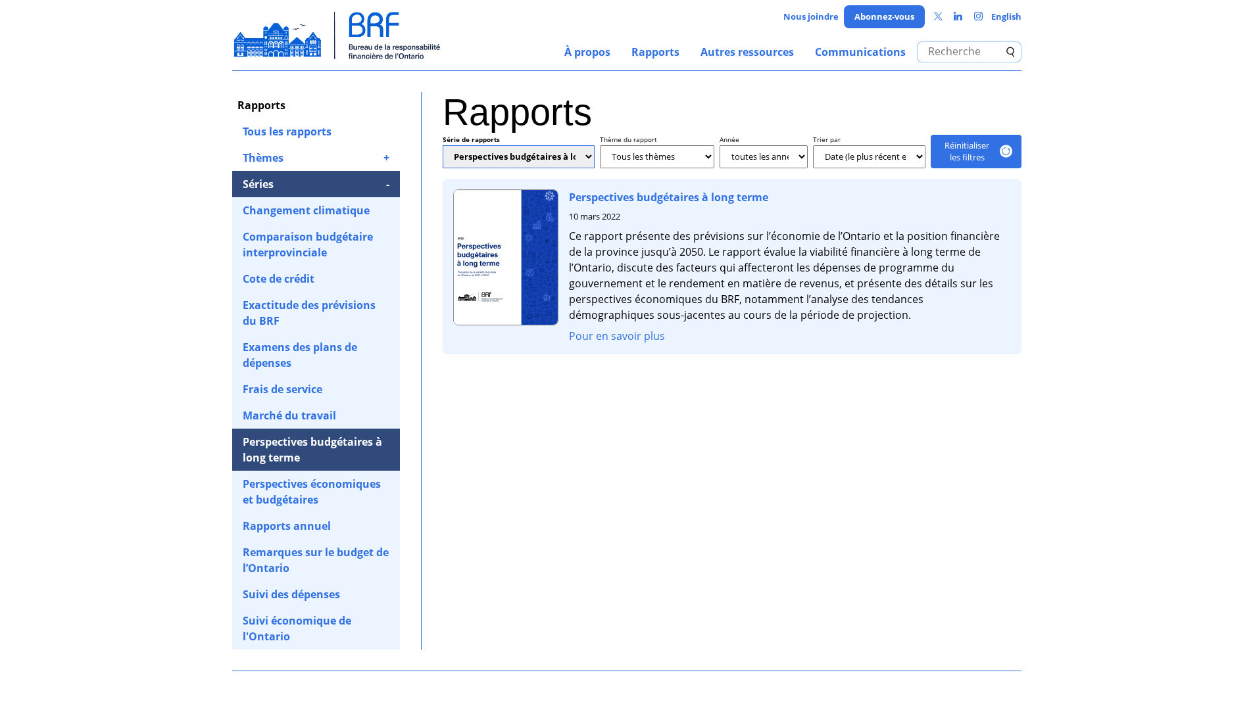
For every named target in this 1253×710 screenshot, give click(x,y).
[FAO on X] (938, 16)
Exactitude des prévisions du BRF (309, 313)
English (1006, 16)
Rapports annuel (287, 526)
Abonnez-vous (884, 16)
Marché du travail (289, 415)
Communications (860, 52)
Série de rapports (471, 139)
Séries (258, 184)
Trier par (827, 139)
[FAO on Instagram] (978, 16)
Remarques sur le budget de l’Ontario (316, 560)
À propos (587, 52)
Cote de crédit (278, 279)
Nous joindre (811, 16)
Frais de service (282, 389)
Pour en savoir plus (617, 336)
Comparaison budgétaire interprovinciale (308, 244)
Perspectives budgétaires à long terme (312, 450)
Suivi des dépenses (291, 594)
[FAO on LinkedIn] (958, 16)
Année (729, 139)
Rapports (655, 52)
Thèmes (263, 158)
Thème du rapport (628, 139)
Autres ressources (747, 52)
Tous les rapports (287, 131)
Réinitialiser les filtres (967, 151)
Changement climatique (306, 210)
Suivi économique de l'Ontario (297, 628)
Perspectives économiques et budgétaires (312, 492)
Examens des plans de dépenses (300, 355)
